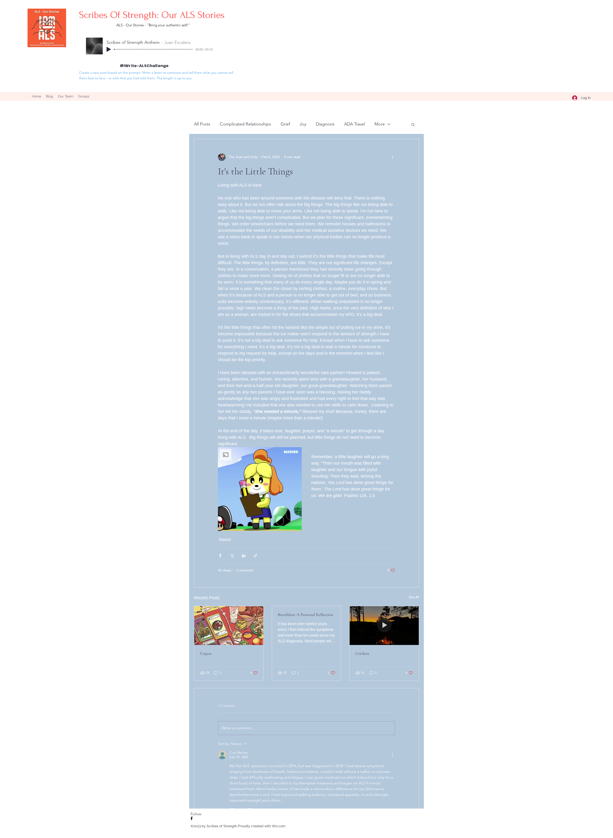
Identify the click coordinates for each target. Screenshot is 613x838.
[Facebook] (191, 818)
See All (414, 597)
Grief (285, 124)
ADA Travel (354, 124)
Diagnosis (325, 124)
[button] (413, 124)
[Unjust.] (228, 625)
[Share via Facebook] (220, 555)
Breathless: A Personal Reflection (305, 614)
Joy (303, 124)
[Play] (109, 49)
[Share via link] (255, 555)
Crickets (362, 653)
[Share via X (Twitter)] (232, 555)
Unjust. (206, 653)
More (380, 124)
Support (225, 539)
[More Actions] (392, 755)
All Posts (202, 124)
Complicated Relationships (245, 124)
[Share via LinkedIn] (243, 555)
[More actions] (392, 157)
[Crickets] (384, 625)
